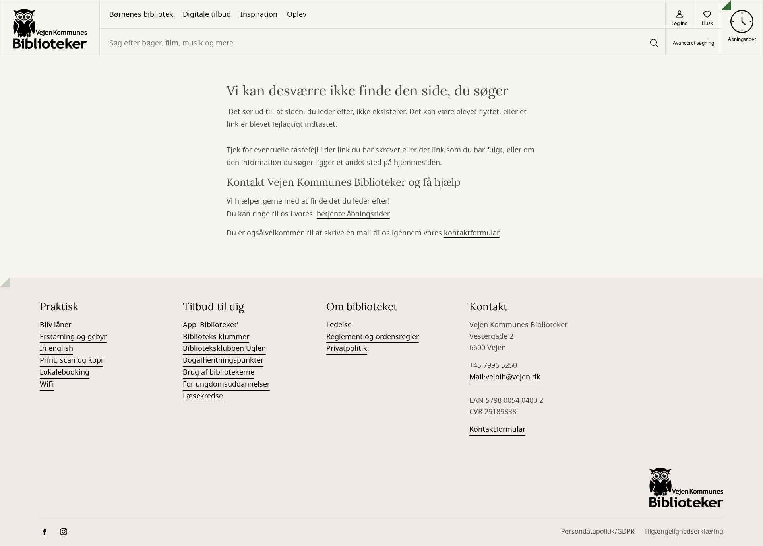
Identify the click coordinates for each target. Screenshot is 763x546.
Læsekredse (203, 396)
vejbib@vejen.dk (513, 377)
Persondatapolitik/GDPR (598, 531)
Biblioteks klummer (216, 337)
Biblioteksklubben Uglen (224, 348)
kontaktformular (472, 233)
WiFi (47, 384)
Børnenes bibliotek (141, 14)
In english (56, 348)
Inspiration (258, 14)
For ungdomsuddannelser (226, 384)
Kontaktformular (497, 429)
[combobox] (382, 43)
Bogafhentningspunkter (223, 360)
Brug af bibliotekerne (218, 372)
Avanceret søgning (693, 43)
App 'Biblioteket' (210, 325)
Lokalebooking (64, 372)
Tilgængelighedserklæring (683, 531)
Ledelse (339, 325)
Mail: (477, 377)
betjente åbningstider (353, 214)
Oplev (296, 14)
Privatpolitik (346, 348)
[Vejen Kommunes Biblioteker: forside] (49, 28)
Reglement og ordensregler (372, 337)
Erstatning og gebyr (73, 337)
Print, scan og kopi (71, 360)
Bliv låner (55, 325)
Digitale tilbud (207, 14)
